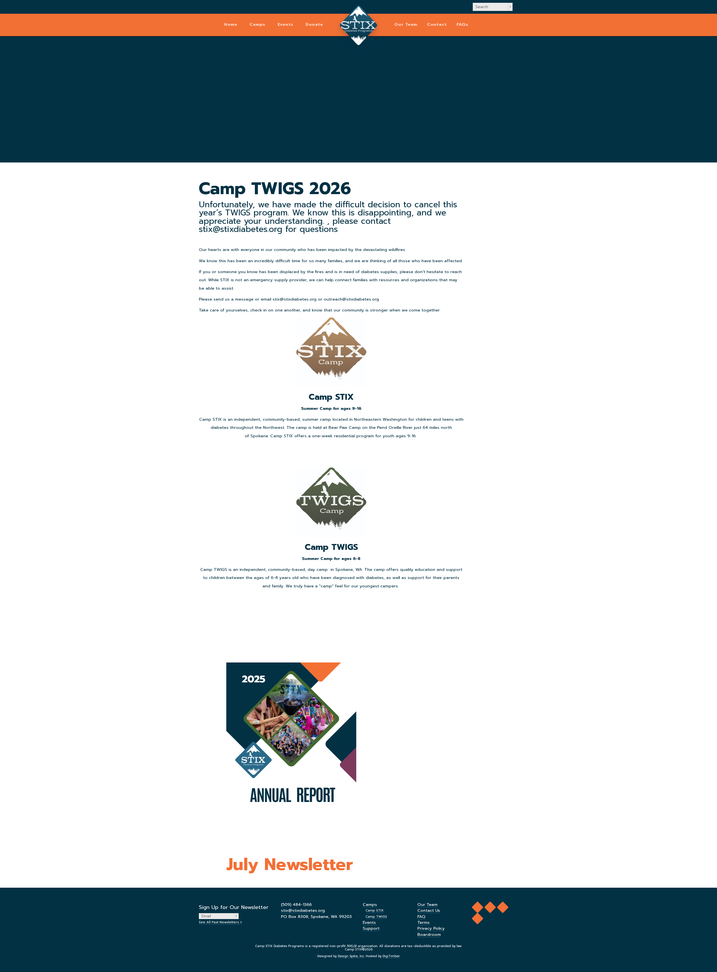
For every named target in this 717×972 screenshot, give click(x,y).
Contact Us (428, 910)
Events (285, 24)
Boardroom (429, 934)
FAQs (462, 24)
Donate (314, 24)
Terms (423, 922)
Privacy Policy (431, 928)
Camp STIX (375, 910)
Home (230, 24)
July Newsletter (289, 864)
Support (371, 928)
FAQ (421, 916)
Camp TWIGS (376, 916)
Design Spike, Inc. (351, 956)
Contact (437, 24)
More (331, 448)
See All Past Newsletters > (220, 922)
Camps (257, 24)
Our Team (405, 24)
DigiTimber (391, 956)
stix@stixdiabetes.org (303, 910)
